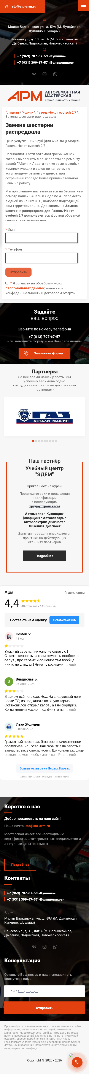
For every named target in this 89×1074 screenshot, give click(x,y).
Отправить (18, 272)
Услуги (27, 112)
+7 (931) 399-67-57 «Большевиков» (46, 62)
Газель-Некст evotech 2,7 (56, 112)
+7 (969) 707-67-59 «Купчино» (41, 56)
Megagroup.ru (44, 1067)
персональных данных (24, 288)
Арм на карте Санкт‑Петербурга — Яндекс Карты (44, 777)
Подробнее (44, 556)
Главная (12, 112)
